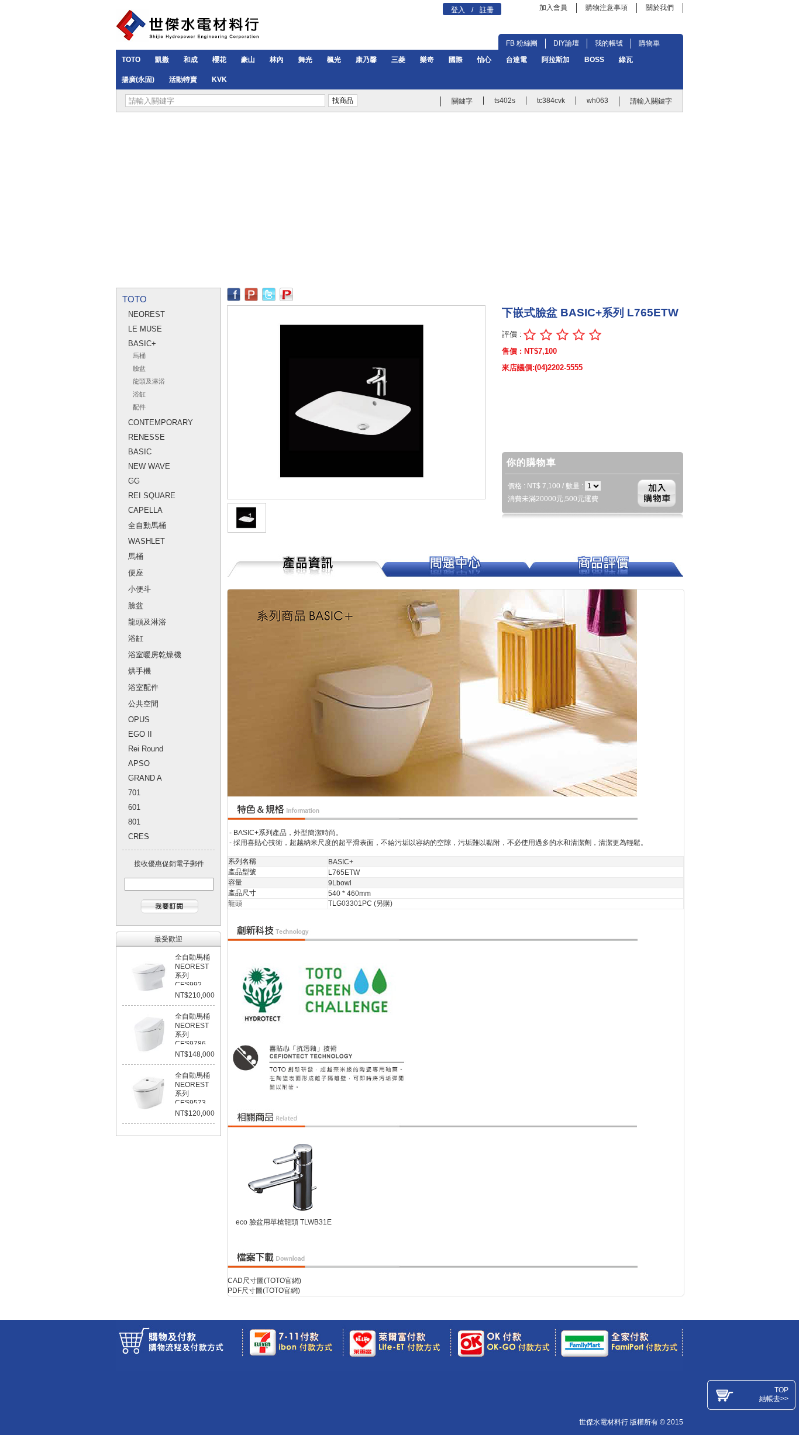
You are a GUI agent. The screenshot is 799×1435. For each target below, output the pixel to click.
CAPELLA (145, 510)
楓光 (334, 60)
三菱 (398, 60)
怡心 (484, 60)
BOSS (594, 60)
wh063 (597, 100)
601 (134, 807)
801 (134, 821)
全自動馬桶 (147, 525)
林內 (277, 60)
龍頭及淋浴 (149, 381)
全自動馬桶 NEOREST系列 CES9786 (192, 1030)
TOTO (131, 60)
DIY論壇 (566, 43)
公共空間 (143, 703)
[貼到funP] (286, 292)
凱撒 (162, 60)
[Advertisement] (399, 200)
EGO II (140, 734)
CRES (138, 836)
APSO (139, 763)
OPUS (139, 719)
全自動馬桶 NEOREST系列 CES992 (192, 971)
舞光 (305, 60)
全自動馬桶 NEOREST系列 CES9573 (192, 1089)
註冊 (487, 10)
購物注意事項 (607, 8)
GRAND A (145, 778)
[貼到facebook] (233, 292)
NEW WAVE (149, 466)
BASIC (139, 451)
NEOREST (146, 314)
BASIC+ (142, 343)
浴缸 (139, 394)
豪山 (248, 60)
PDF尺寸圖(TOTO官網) (264, 1290)
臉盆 (139, 368)
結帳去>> (773, 1399)
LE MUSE (145, 329)
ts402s (504, 100)
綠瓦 (626, 60)
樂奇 (427, 60)
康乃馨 (366, 60)
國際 (456, 60)
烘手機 (139, 671)
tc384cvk (551, 100)
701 (134, 792)
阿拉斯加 (556, 60)
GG (134, 481)
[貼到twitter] (268, 292)
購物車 (649, 43)
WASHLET (146, 541)
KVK (219, 79)
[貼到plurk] (251, 292)
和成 (191, 60)
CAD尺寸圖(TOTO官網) (264, 1281)
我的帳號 (609, 43)
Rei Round (145, 748)
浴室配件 (143, 687)
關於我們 (660, 8)
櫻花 (219, 60)
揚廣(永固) (138, 79)
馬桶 (139, 356)
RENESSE (146, 437)
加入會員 (553, 8)
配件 (139, 407)
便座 (135, 572)
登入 (458, 10)
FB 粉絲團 (522, 43)
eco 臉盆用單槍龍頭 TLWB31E (284, 1222)
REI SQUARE (151, 495)
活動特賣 (183, 79)
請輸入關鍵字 (651, 101)
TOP (781, 1390)
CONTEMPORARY (160, 422)
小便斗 (139, 589)
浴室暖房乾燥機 (154, 654)
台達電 (516, 60)
